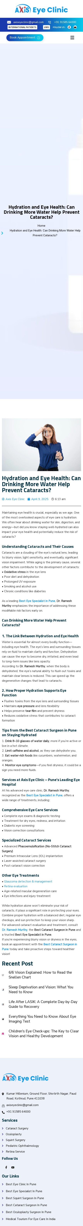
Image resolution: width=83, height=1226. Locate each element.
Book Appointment (23, 37)
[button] (72, 37)
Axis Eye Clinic (32, 780)
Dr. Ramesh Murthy (14, 930)
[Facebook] (69, 27)
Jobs (46, 27)
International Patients (22, 27)
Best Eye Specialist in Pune (37, 601)
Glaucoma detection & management (28, 881)
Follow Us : (59, 27)
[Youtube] (75, 27)
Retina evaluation (15, 886)
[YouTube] (11, 1167)
